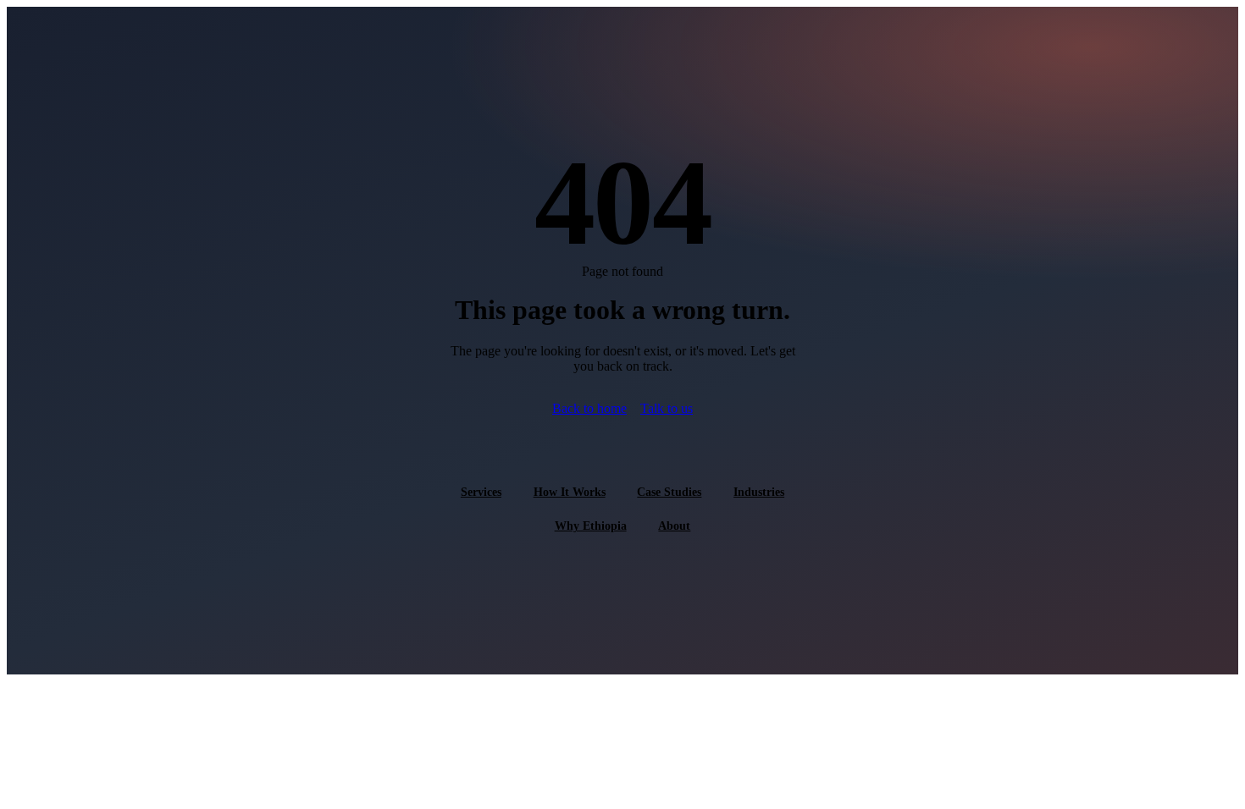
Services (481, 491)
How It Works (570, 491)
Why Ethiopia (591, 525)
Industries (758, 491)
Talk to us (666, 408)
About (674, 525)
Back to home (589, 408)
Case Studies (669, 491)
